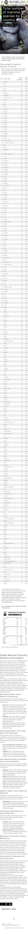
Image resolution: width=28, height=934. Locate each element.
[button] (2, 904)
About (4, 924)
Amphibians (8, 57)
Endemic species (20, 58)
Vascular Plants (11, 58)
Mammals (21, 57)
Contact (9, 924)
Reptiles (4, 58)
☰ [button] (2, 2)
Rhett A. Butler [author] (9, 24)
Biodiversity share (6, 60)
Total (3, 57)
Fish (17, 57)
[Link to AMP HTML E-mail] (14, 919)
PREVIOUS (6, 909)
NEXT (14, 909)
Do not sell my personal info (11, 925)
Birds (13, 57)
